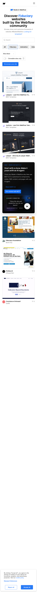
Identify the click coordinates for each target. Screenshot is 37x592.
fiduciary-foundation (13, 240)
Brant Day (9, 242)
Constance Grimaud (13, 301)
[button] (10, 187)
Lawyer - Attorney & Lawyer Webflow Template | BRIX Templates (18, 156)
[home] (4, 4)
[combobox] (8, 54)
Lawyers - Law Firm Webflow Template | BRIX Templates (18, 95)
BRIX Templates (11, 97)
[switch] (4, 59)
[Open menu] (34, 3)
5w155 (8, 303)
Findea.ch (9, 271)
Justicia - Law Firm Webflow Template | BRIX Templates (18, 125)
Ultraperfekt (10, 273)
